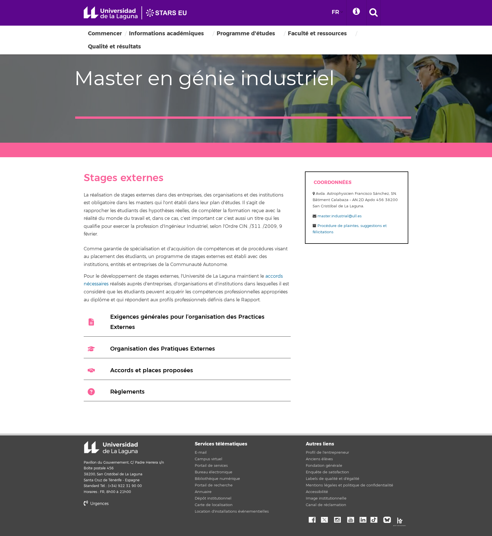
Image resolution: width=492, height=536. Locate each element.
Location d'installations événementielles (232, 511)
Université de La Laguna (138, 12)
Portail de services (211, 465)
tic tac (375, 519)
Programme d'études (246, 33)
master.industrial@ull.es (339, 216)
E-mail (201, 452)
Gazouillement (324, 519)
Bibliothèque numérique (217, 478)
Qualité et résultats (114, 46)
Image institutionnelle (326, 498)
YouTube (350, 519)
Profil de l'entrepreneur (327, 452)
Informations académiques (166, 33)
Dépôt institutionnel (213, 498)
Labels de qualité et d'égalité (332, 478)
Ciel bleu (388, 519)
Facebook (311, 519)
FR (335, 12)
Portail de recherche (214, 485)
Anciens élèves (319, 459)
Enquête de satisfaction (327, 472)
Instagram (337, 519)
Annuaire (203, 492)
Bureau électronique (213, 472)
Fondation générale (324, 465)
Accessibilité (317, 492)
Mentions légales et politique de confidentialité (349, 485)
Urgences (98, 503)
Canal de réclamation (326, 505)
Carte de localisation (214, 505)
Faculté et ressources (317, 33)
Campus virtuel (208, 459)
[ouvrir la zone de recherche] (373, 13)
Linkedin (362, 519)
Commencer (105, 33)
